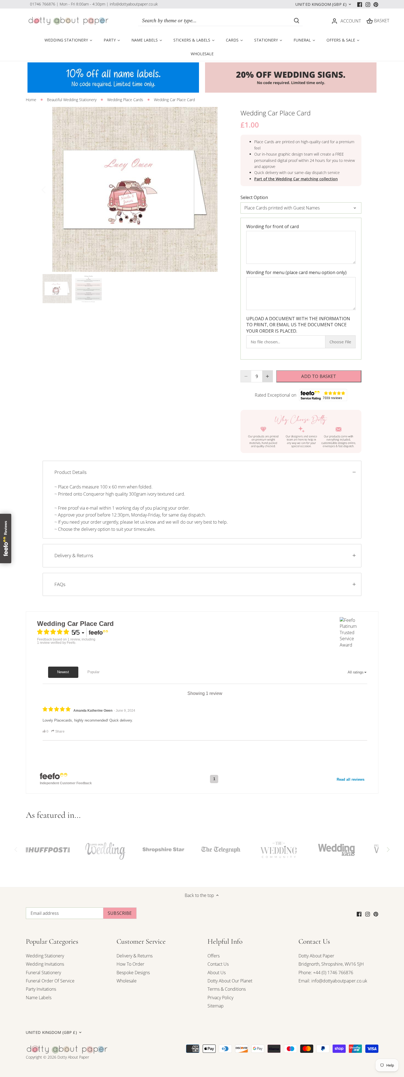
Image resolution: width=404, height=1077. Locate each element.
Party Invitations (41, 989)
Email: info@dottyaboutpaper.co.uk (332, 981)
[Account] (334, 20)
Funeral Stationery (43, 973)
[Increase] (267, 376)
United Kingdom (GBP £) (321, 4)
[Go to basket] (369, 20)
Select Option (254, 197)
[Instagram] (368, 4)
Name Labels (38, 998)
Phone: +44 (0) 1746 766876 (325, 973)
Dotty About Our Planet (229, 981)
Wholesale (127, 981)
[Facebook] (359, 4)
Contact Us (218, 964)
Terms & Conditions (226, 989)
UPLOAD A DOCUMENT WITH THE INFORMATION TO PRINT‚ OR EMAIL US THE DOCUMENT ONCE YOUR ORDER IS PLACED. (298, 325)
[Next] (219, 189)
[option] (135, 189)
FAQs (59, 584)
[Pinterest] (375, 4)
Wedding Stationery (45, 956)
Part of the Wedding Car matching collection (296, 178)
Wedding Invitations (45, 964)
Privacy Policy (220, 998)
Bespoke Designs (133, 973)
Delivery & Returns (73, 555)
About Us (216, 973)
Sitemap (215, 1006)
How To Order (130, 964)
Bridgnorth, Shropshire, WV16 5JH (331, 964)
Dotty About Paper (316, 956)
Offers (213, 956)
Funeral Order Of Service (50, 981)
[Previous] (51, 189)
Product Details (70, 472)
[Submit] (296, 20)
